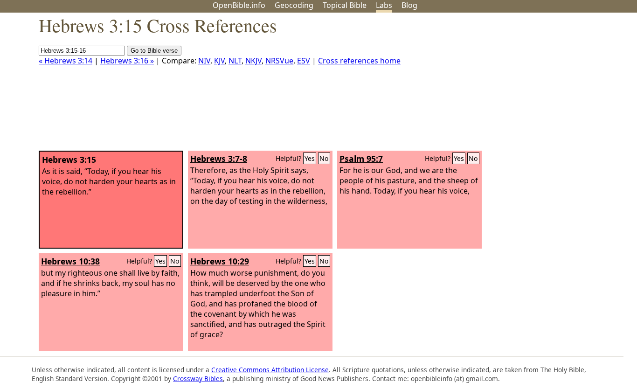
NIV (204, 61)
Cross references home (359, 61)
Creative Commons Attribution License (270, 369)
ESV (303, 61)
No (324, 158)
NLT (235, 61)
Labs (384, 5)
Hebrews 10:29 (219, 261)
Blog (409, 5)
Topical (345, 5)
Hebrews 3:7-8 (218, 158)
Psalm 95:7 (361, 158)
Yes (310, 158)
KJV (219, 61)
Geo (294, 5)
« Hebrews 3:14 (65, 61)
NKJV (253, 61)
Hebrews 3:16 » (127, 61)
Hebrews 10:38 (70, 261)
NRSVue (279, 61)
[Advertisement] (543, 85)
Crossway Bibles (198, 378)
